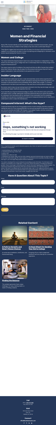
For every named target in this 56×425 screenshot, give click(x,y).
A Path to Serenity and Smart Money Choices (12, 248)
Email (2, 187)
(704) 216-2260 (29, 402)
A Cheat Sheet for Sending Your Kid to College (40, 248)
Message (3, 196)
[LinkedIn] (29, 423)
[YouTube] (32, 423)
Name (2, 178)
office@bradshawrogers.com (28, 420)
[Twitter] (27, 423)
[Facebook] (24, 423)
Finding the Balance (10, 281)
